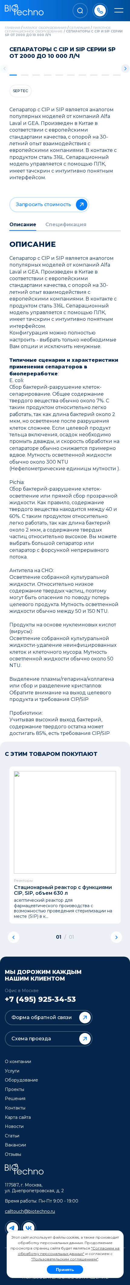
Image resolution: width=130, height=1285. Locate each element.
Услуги (12, 1071)
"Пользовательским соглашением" (64, 1259)
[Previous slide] (4, 68)
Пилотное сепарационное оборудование (58, 29)
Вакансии (15, 1145)
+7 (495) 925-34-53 (40, 999)
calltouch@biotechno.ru (30, 1211)
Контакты (15, 1108)
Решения (15, 1098)
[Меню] (118, 11)
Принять (65, 1269)
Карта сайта (18, 1117)
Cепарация (80, 28)
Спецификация (65, 224)
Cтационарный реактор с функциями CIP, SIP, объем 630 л (63, 890)
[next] (116, 937)
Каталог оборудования (45, 28)
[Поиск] (80, 10)
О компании (18, 1061)
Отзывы (13, 1154)
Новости (14, 1126)
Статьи (12, 1136)
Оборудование (21, 1080)
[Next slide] (125, 68)
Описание (22, 224)
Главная (12, 28)
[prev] (13, 937)
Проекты (14, 1089)
